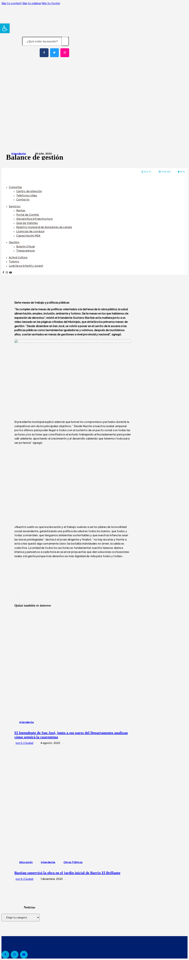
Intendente (18, 154)
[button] (5, 28)
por (24, 743)
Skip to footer (51, 3)
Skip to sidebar (31, 3)
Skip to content (11, 3)
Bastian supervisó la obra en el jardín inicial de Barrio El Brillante (67, 873)
